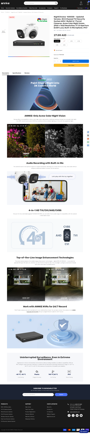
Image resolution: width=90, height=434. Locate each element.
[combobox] (39, 3)
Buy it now (71, 65)
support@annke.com (75, 411)
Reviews (27, 73)
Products (7, 12)
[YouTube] (77, 415)
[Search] (41, 3)
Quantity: (56, 58)
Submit (61, 394)
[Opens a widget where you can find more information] (84, 431)
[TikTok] (81, 415)
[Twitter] (73, 415)
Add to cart (76, 61)
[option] (29, 36)
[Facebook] (69, 415)
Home (2, 12)
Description (5, 73)
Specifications (17, 73)
